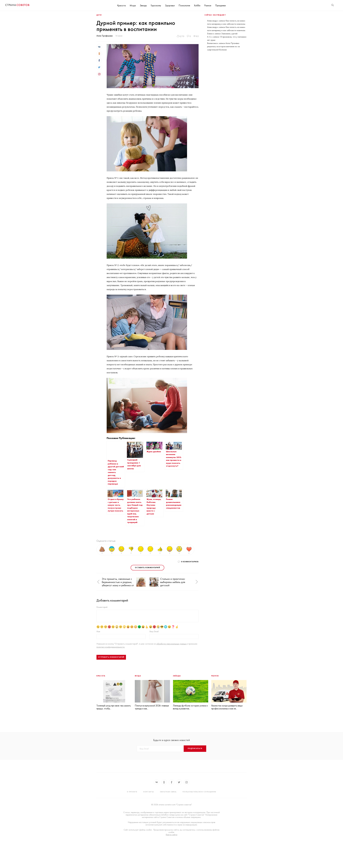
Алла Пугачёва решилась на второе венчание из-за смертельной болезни (223, 46)
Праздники (220, 5)
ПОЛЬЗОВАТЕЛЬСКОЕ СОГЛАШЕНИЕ (199, 792)
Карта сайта (171, 834)
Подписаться (195, 748)
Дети (99, 15)
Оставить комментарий (147, 568)
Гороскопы (156, 5)
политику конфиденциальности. (110, 647)
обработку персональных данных (171, 643)
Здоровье (170, 5)
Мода (133, 5)
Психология (184, 5)
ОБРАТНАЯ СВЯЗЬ (168, 792)
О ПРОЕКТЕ (132, 792)
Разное (207, 5)
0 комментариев (190, 562)
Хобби (197, 5)
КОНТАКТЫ (148, 792)
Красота (121, 5)
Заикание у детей (229, 33)
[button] (98, 582)
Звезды (143, 5)
